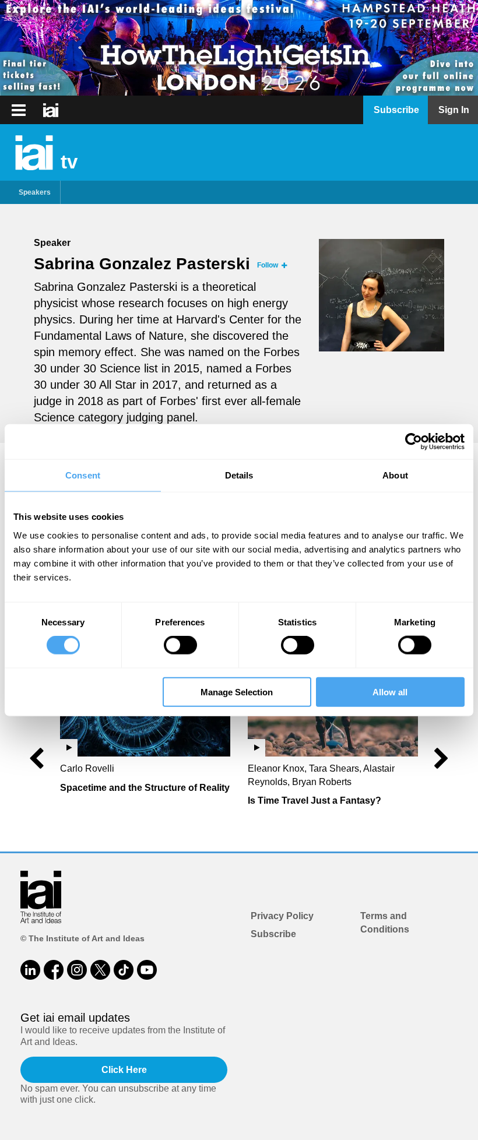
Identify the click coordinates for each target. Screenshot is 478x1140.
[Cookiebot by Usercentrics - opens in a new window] (414, 442)
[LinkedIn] (30, 970)
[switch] (180, 645)
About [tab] (395, 475)
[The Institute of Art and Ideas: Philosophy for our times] (18, 110)
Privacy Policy (282, 916)
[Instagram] (77, 970)
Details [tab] (239, 475)
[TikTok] (123, 970)
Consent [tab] (82, 475)
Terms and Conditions (384, 922)
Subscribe (273, 934)
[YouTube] (147, 970)
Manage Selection (237, 691)
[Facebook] (54, 970)
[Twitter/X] (100, 970)
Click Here (124, 1070)
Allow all (389, 691)
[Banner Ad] (239, 48)
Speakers (35, 192)
